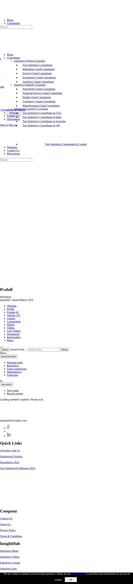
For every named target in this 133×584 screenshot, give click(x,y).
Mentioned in (14, 371)
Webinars (12, 147)
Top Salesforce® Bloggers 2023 (17, 468)
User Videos (13, 330)
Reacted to (13, 365)
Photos (10, 324)
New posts (13, 390)
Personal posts (15, 362)
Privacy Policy (8, 530)
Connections (14, 321)
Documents (13, 334)
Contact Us (13, 150)
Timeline (11, 305)
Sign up (12, 124)
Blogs (10, 340)
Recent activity (15, 393)
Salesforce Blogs (9, 550)
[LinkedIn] (9, 435)
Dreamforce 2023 (9, 462)
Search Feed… (19, 349)
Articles (13, 315)
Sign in (4, 124)
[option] (70, 362)
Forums (13, 312)
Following (12, 375)
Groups (11, 318)
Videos (11, 327)
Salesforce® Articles (11, 456)
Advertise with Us (10, 450)
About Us (5, 524)
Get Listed (9, 503)
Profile (10, 309)
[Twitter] (9, 431)
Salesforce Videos (10, 556)
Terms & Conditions (11, 536)
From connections (16, 368)
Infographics (14, 337)
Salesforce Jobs (8, 568)
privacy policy (78, 574)
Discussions (13, 153)
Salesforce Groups (10, 562)
